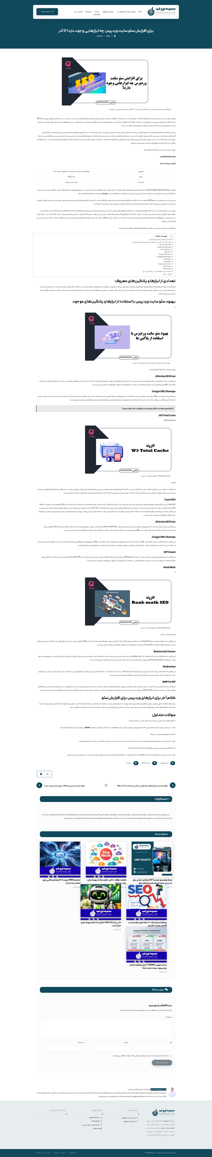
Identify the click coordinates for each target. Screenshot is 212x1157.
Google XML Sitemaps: (164, 247)
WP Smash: (167, 259)
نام (171, 1042)
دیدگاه (169, 1017)
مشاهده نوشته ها (164, 799)
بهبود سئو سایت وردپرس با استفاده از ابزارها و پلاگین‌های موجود (152, 242)
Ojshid (87, 727)
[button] (47, 774)
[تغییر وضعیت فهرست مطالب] (170, 236)
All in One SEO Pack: (165, 245)
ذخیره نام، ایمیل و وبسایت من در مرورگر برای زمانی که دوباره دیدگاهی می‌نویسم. (141, 1056)
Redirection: (166, 267)
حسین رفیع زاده (164, 763)
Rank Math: (167, 262)
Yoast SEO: (167, 252)
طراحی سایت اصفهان (128, 1118)
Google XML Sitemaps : (164, 257)
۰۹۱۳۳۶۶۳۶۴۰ (94, 1118)
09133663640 (150, 1153)
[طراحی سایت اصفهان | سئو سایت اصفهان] (162, 11)
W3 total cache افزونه (168, 157)
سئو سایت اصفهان (129, 1121)
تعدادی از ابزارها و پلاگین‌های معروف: (160, 240)
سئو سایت (128, 763)
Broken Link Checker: (164, 264)
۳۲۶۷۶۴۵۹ (95, 1121)
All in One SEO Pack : (164, 254)
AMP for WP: (167, 269)
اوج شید (105, 193)
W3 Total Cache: (165, 250)
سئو (163, 1128)
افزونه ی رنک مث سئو (168, 163)
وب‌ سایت (81, 1042)
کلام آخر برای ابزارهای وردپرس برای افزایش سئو (157, 271)
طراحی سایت (170, 1128)
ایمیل (126, 1042)
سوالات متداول (167, 274)
